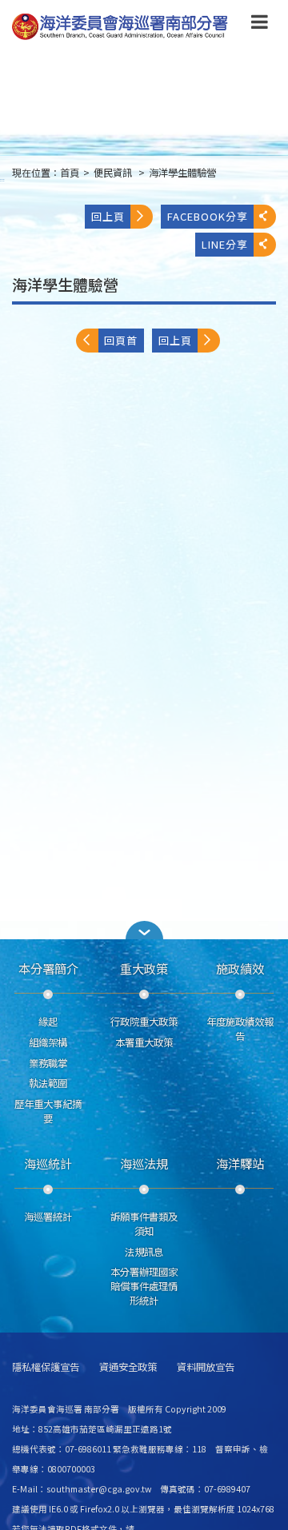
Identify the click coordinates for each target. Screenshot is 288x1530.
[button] (259, 25)
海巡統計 (48, 1163)
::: (2, 179)
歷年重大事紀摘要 (48, 1111)
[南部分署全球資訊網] (120, 27)
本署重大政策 (144, 1042)
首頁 (69, 172)
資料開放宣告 (205, 1367)
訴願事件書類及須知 (144, 1223)
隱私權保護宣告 (45, 1367)
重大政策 (144, 968)
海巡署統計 (48, 1216)
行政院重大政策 (144, 1021)
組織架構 (48, 1042)
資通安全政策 (128, 1367)
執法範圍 (48, 1083)
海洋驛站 (240, 1163)
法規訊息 (144, 1252)
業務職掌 (48, 1063)
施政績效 (240, 968)
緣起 (48, 1021)
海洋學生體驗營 (182, 172)
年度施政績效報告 (240, 1028)
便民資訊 (114, 172)
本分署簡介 (48, 968)
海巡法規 (144, 1163)
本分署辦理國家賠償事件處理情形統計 (144, 1286)
